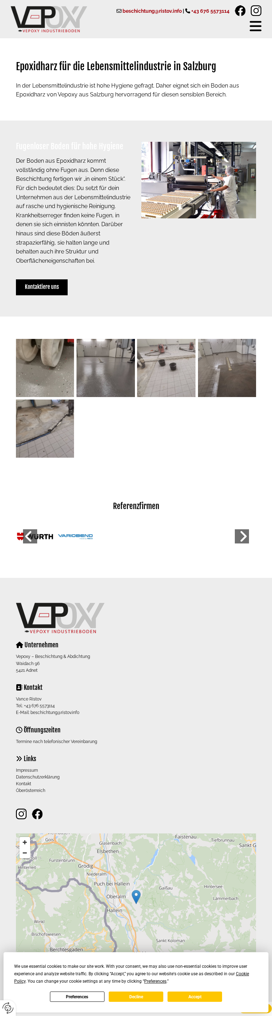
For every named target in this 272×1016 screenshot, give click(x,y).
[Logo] (49, 19)
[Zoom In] (24, 842)
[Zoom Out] (24, 853)
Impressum (27, 770)
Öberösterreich (30, 790)
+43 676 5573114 (210, 11)
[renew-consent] (8, 1008)
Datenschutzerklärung (38, 777)
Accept (195, 996)
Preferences (77, 996)
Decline (136, 996)
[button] (179, 26)
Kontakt (23, 783)
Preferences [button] (155, 981)
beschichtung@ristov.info (152, 11)
